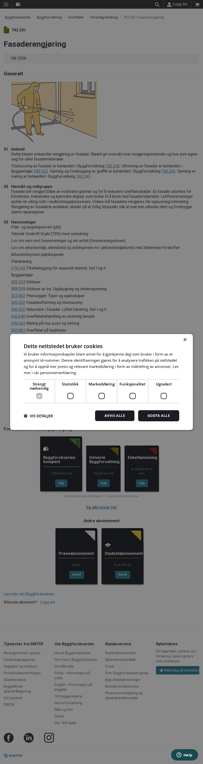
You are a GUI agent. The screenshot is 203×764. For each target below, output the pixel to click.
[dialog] (101, 382)
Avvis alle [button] (114, 415)
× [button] (185, 340)
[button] (38, 416)
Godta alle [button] (159, 415)
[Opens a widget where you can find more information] (184, 755)
